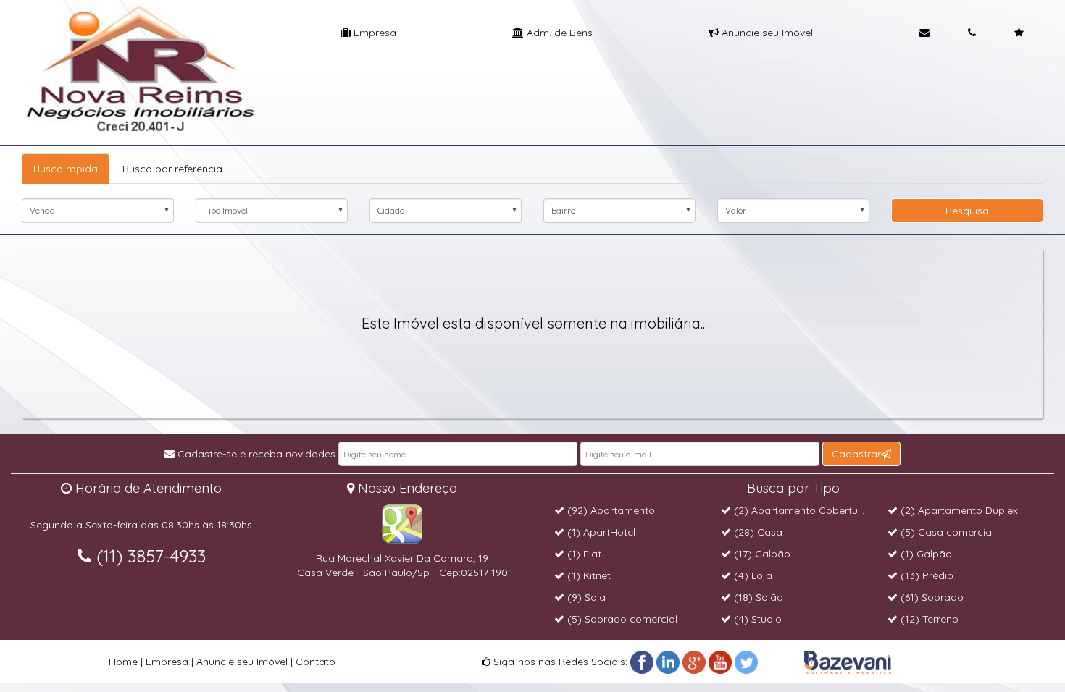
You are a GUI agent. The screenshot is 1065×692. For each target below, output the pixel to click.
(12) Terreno (928, 618)
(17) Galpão (760, 553)
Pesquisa (967, 210)
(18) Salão (757, 597)
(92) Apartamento (609, 510)
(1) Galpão (925, 553)
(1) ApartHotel (599, 532)
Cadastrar (856, 453)
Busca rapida (65, 168)
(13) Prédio (925, 575)
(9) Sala (585, 597)
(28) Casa (756, 532)
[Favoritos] (1019, 32)
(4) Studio (756, 618)
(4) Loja (751, 575)
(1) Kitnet (587, 575)
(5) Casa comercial (946, 532)
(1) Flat (582, 553)
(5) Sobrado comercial (620, 618)
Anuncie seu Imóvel (766, 32)
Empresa (373, 32)
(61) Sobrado (931, 597)
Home (123, 661)
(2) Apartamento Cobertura (799, 510)
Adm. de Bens (558, 32)
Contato (315, 661)
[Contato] (924, 32)
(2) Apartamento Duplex (958, 510)
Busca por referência (172, 168)
